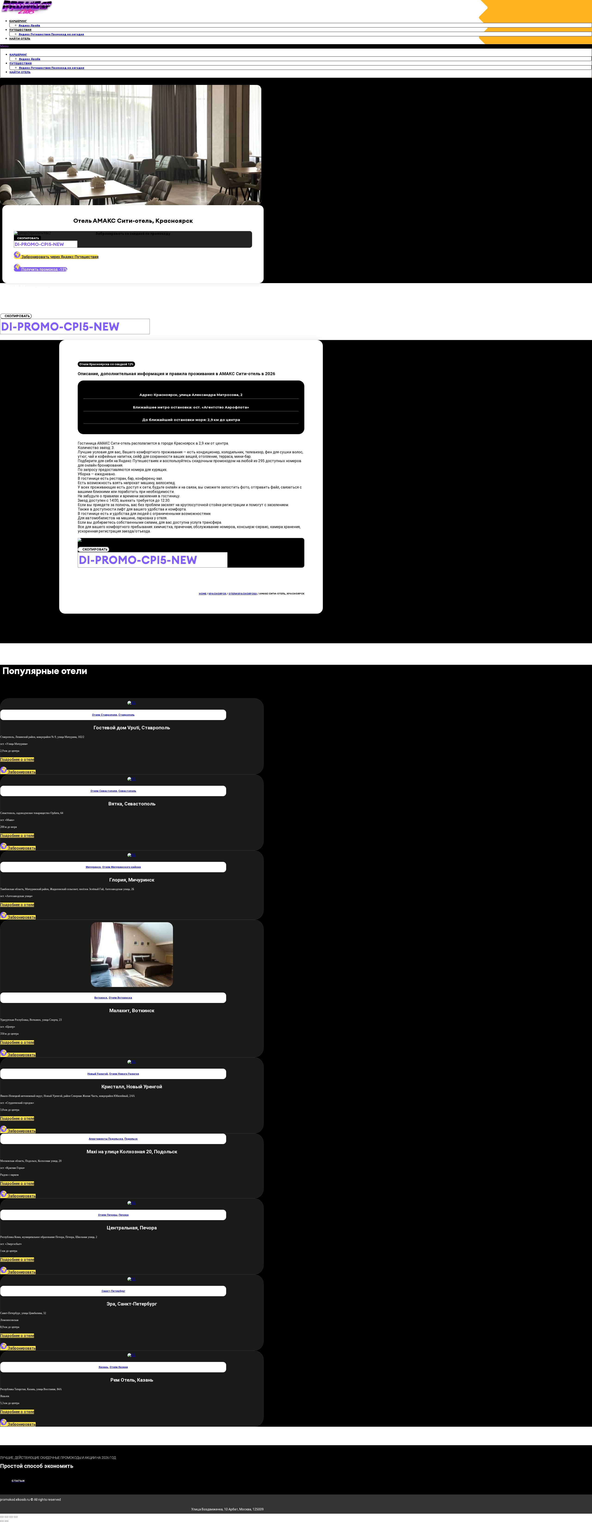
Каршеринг (18, 21)
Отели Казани (119, 1367)
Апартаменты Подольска (106, 1138)
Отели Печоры (107, 1214)
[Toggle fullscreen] (11, 1517)
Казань (103, 1367)
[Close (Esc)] (2, 1517)
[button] (296, 46)
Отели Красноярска (242, 593)
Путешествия (20, 29)
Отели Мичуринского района (121, 867)
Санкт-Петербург (113, 1291)
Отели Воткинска (120, 997)
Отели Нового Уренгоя (124, 1073)
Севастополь (127, 790)
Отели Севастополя (103, 790)
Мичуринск (93, 867)
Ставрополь (126, 714)
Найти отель (19, 38)
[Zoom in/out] (16, 1517)
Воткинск (100, 997)
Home (202, 593)
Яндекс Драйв (29, 25)
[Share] (6, 1517)
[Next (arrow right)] (6, 1521)
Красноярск (217, 593)
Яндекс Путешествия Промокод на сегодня (51, 34)
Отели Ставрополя (104, 714)
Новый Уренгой (97, 1073)
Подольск (131, 1138)
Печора (124, 1214)
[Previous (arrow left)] (2, 1521)
